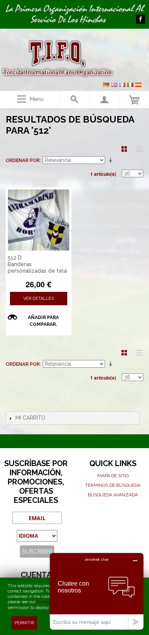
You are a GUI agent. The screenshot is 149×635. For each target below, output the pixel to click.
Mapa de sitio (113, 475)
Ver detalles (38, 298)
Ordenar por (23, 160)
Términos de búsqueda (113, 485)
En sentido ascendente (112, 160)
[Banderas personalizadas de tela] (39, 220)
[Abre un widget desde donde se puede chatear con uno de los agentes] (96, 591)
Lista (137, 149)
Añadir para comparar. (43, 321)
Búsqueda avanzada (113, 495)
